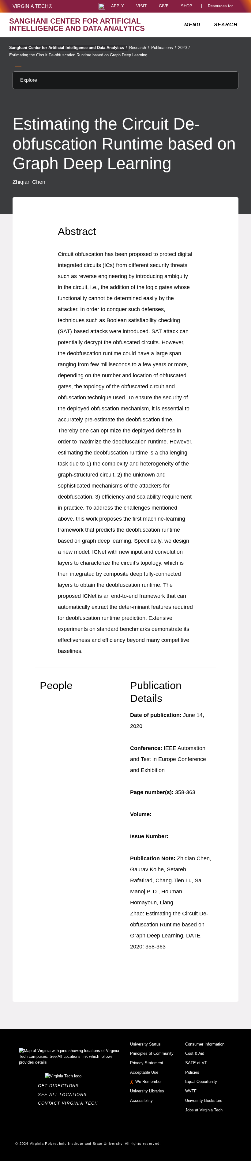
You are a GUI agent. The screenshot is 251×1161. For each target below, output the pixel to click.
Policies (192, 1072)
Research (139, 47)
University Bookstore (203, 1100)
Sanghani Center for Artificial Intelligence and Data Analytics (68, 47)
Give (164, 6)
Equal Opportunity (201, 1081)
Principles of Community (152, 1053)
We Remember (148, 1081)
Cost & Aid (194, 1053)
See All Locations (64, 1094)
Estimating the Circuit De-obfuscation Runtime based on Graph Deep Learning (78, 55)
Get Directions (60, 1086)
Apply (117, 6)
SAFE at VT (196, 1063)
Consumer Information (204, 1044)
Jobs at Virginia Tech (204, 1110)
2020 (184, 47)
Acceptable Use (144, 1072)
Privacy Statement (146, 1063)
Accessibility (141, 1100)
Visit (141, 6)
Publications (163, 47)
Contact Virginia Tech (69, 1103)
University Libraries (147, 1091)
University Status (145, 1044)
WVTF (191, 1091)
